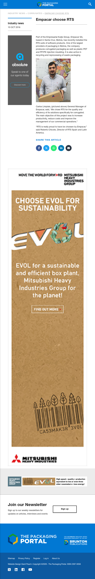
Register (36, 558)
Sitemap (11, 558)
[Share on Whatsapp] (54, 148)
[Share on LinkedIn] (61, 148)
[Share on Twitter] (46, 148)
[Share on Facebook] (39, 148)
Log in (46, 558)
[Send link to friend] (69, 148)
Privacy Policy (24, 558)
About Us (56, 558)
